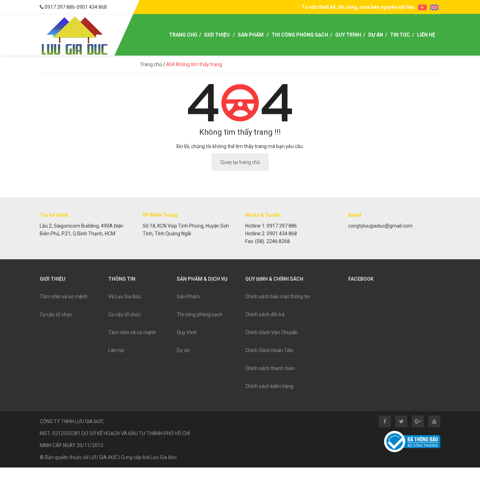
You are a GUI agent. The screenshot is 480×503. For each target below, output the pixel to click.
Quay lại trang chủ (240, 162)
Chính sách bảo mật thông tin (277, 296)
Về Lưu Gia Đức (124, 296)
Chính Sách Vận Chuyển (271, 332)
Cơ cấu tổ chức (56, 314)
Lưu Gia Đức (163, 457)
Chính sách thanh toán (270, 368)
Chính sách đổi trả (265, 314)
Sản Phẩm (251, 35)
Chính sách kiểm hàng (269, 386)
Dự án (375, 35)
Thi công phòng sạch (199, 314)
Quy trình (348, 35)
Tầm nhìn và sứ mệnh (63, 296)
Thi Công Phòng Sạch (300, 35)
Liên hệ (426, 35)
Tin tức (400, 35)
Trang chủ (183, 35)
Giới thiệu (217, 35)
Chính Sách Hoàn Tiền (269, 350)
